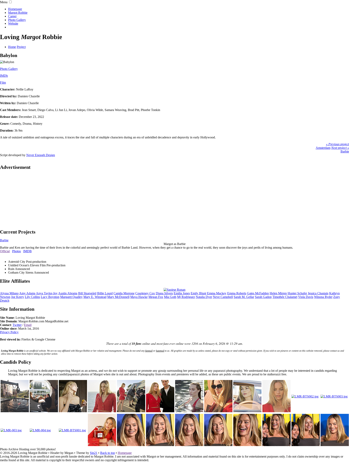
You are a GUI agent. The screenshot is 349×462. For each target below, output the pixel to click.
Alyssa (9, 293)
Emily (198, 293)
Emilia (182, 293)
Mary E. (94, 297)
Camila (124, 293)
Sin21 (93, 453)
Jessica (318, 293)
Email (28, 325)
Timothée (284, 297)
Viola (305, 297)
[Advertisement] (174, 199)
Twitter (17, 325)
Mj (186, 297)
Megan (155, 297)
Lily (32, 297)
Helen (278, 293)
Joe (17, 297)
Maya (139, 297)
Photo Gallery (17, 20)
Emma (216, 293)
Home (12, 47)
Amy (27, 293)
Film (3, 82)
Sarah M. (244, 297)
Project (21, 47)
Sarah (263, 297)
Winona (323, 297)
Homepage (15, 9)
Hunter (297, 293)
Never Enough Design (40, 155)
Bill (87, 293)
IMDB (27, 251)
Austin (67, 293)
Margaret (71, 297)
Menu (3, 2)
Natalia (204, 297)
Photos (16, 251)
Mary (118, 297)
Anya (47, 293)
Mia (170, 297)
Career (12, 16)
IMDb (4, 75)
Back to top (107, 453)
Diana (164, 293)
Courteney (145, 293)
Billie (105, 293)
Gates (258, 293)
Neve (223, 297)
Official (5, 251)
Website (13, 23)
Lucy (50, 297)
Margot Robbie (17, 12)
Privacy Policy (9, 332)
